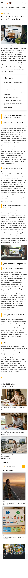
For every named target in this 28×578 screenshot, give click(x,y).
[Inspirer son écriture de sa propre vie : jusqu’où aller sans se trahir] (14, 486)
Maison (3, 434)
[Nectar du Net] (9, 3)
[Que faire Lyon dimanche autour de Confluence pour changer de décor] (14, 445)
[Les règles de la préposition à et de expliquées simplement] (14, 520)
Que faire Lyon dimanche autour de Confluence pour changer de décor (12, 455)
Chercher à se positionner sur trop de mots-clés (14, 104)
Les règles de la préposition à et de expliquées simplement (13, 538)
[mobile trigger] (2, 3)
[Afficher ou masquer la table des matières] (19, 78)
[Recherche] (22, 3)
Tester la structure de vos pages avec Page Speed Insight (13, 93)
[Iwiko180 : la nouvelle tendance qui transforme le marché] (14, 551)
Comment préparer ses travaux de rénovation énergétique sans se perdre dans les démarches (12, 431)
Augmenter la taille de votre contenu (12, 87)
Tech (2, 411)
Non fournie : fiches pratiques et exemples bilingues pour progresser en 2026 (13, 408)
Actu (3, 535)
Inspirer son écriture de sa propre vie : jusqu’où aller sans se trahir (14, 503)
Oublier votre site (8, 107)
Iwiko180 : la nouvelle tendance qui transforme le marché (12, 554)
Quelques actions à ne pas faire (11, 97)
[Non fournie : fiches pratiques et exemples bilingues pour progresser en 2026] (14, 397)
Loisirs (3, 458)
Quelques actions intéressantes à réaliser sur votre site (14, 83)
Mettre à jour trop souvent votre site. (12, 100)
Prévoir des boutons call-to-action (11, 90)
